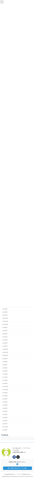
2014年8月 (4, 405)
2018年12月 (5, 349)
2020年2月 (4, 312)
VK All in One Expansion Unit (27, 476)
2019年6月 (4, 333)
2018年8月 (4, 361)
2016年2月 (4, 383)
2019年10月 (5, 324)
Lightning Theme (17, 476)
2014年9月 (4, 402)
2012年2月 (4, 423)
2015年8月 (4, 395)
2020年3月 (4, 309)
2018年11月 (5, 352)
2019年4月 (4, 340)
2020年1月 (4, 315)
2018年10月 (5, 355)
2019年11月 (5, 321)
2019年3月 (4, 343)
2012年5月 (4, 420)
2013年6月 (4, 414)
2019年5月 (4, 337)
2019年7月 (4, 330)
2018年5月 (4, 368)
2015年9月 (4, 392)
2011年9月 (4, 430)
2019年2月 (4, 346)
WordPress (9, 476)
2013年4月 (4, 417)
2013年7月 (4, 411)
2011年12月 (5, 427)
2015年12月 (5, 386)
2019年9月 (4, 327)
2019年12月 (5, 318)
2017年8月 (4, 374)
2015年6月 (4, 399)
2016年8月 (4, 380)
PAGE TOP (32, 462)
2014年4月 (4, 408)
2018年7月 (4, 364)
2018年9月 (4, 358)
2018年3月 (4, 371)
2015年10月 (5, 389)
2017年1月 (4, 377)
